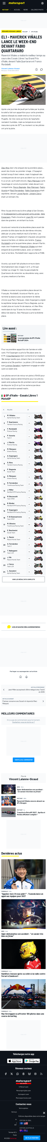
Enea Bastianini (13, 355)
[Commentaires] (42, 69)
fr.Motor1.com (23, 1087)
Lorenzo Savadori (12, 365)
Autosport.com (23, 1094)
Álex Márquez (33, 187)
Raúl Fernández (17, 190)
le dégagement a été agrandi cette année (22, 214)
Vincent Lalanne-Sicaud (10, 68)
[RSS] (41, 1074)
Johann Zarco (35, 193)
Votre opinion (23, 1108)
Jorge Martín (22, 193)
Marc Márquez (33, 180)
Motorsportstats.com (23, 1098)
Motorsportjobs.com (23, 1090)
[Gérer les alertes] (26, 677)
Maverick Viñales (27, 246)
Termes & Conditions (15, 1132)
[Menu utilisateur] (42, 3)
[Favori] (36, 69)
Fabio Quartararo (32, 190)
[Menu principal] (4, 3)
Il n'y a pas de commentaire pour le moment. (23, 721)
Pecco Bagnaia (19, 187)
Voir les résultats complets (23, 579)
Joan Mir (30, 217)
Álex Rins (5, 168)
